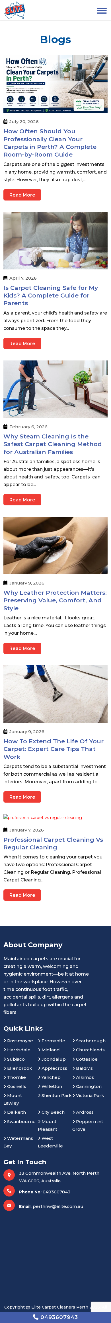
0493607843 (56, 1192)
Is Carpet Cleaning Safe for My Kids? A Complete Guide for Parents (50, 295)
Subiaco (15, 1059)
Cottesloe (86, 1059)
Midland (50, 1049)
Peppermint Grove (87, 1125)
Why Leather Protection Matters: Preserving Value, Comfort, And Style (55, 600)
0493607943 (58, 1317)
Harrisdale (18, 1049)
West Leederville (50, 1142)
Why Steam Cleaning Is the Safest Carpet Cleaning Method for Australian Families (52, 444)
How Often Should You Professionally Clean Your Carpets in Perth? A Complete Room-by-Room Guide (49, 143)
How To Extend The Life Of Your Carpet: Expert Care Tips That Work (53, 749)
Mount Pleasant (47, 1125)
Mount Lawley (12, 1099)
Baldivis (84, 1068)
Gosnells (16, 1086)
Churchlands (90, 1049)
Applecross (53, 1068)
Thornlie (16, 1077)
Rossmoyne (19, 1040)
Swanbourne (21, 1121)
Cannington (88, 1086)
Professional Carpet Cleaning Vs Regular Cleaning (53, 843)
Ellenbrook (19, 1068)
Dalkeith (16, 1112)
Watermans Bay (18, 1142)
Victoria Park (89, 1095)
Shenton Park (56, 1095)
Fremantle (52, 1040)
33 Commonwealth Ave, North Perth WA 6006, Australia (59, 1176)
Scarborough (90, 1040)
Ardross (84, 1112)
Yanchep (50, 1077)
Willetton (51, 1086)
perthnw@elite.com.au (58, 1206)
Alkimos (84, 1077)
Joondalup (53, 1059)
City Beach (52, 1112)
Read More (22, 195)
